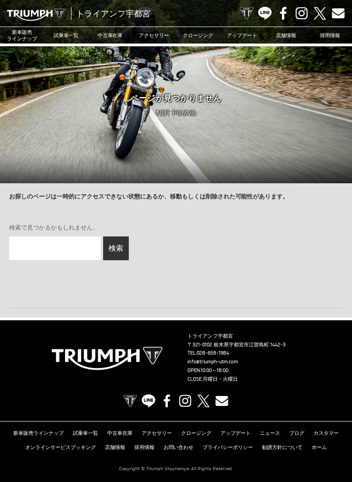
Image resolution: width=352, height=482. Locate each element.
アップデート (242, 35)
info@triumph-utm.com (212, 361)
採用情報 (330, 35)
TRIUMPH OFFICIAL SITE (246, 13)
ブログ (296, 433)
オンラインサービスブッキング (60, 447)
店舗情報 (286, 35)
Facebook (283, 13)
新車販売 (22, 35)
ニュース (270, 433)
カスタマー (326, 433)
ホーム (319, 447)
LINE (265, 13)
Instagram (301, 13)
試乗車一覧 (66, 35)
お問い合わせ (179, 447)
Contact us (338, 13)
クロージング (198, 35)
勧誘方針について (282, 447)
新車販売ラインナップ (38, 433)
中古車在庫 (110, 35)
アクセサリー (154, 35)
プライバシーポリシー (228, 447)
